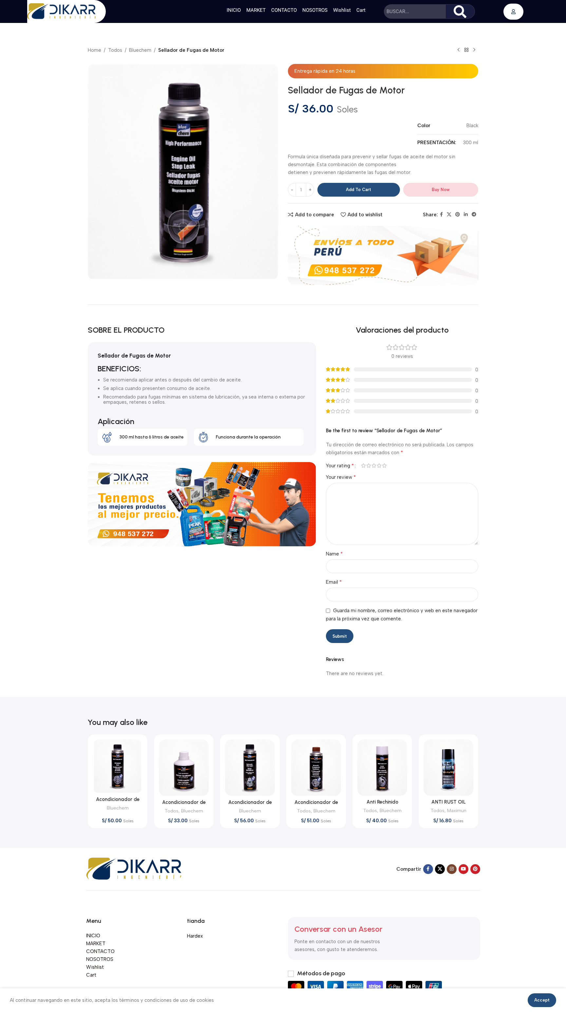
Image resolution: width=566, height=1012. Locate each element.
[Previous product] (458, 50)
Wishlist (342, 10)
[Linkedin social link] (466, 214)
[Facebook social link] (441, 214)
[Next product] (474, 50)
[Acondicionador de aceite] (117, 766)
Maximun (456, 810)
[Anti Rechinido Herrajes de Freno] (382, 767)
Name (334, 554)
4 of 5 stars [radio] (379, 465)
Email (334, 582)
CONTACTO (284, 10)
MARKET (256, 10)
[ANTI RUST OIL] (448, 767)
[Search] (460, 11)
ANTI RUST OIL (448, 802)
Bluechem (140, 50)
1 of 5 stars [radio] (363, 465)
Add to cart (358, 189)
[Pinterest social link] (457, 214)
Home (94, 50)
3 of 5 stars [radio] (373, 465)
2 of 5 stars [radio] (368, 465)
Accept (542, 1000)
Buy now (441, 189)
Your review (341, 477)
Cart (361, 10)
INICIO (234, 10)
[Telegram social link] (474, 214)
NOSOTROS (315, 10)
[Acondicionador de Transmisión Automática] (316, 767)
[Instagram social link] (452, 869)
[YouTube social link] (463, 869)
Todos (115, 50)
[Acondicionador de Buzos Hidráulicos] (250, 767)
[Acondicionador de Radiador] (184, 767)
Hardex (195, 936)
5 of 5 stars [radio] (384, 465)
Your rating (340, 465)
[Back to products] (466, 50)
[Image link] (133, 869)
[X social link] (449, 214)
